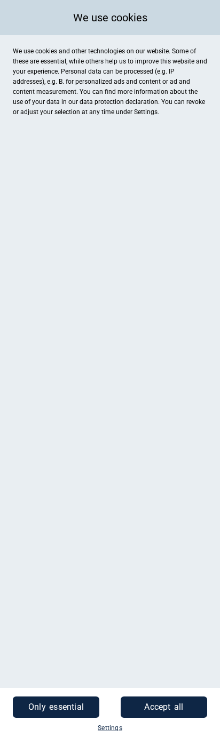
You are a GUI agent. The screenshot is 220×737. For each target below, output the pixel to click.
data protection (102, 102)
